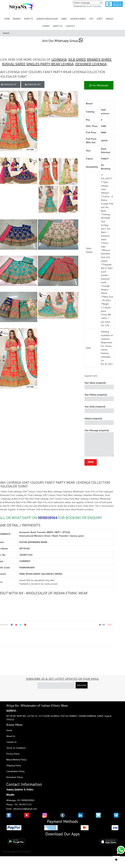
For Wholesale (100, 85)
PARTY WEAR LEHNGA (57, 64)
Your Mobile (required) (95, 394)
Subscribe (81, 685)
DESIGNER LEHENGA (91, 64)
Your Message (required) (96, 430)
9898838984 (47, 518)
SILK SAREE (77, 60)
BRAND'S (93, 60)
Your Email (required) (94, 406)
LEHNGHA (59, 60)
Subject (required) (93, 418)
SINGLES (32, 64)
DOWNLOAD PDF (34, 84)
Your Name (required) (95, 382)
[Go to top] (116, 860)
